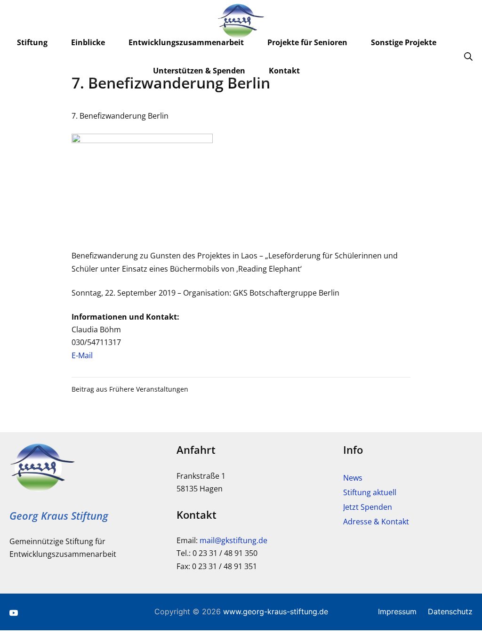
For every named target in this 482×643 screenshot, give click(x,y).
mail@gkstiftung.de (233, 540)
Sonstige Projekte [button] (403, 42)
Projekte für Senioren (307, 42)
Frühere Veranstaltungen (148, 389)
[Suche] (468, 56)
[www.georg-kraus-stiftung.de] (241, 21)
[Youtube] (13, 612)
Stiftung (32, 42)
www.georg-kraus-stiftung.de (275, 611)
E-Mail (82, 355)
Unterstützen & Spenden (199, 70)
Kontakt (284, 70)
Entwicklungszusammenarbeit (186, 42)
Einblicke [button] (88, 42)
